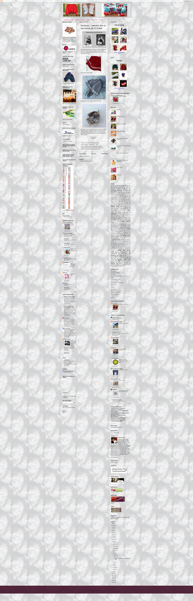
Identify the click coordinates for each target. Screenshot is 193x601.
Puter (124, 240)
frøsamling (122, 203)
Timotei (65, 272)
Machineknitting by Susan (115, 279)
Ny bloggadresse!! (67, 288)
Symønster (122, 257)
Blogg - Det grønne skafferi (69, 296)
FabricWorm (66, 238)
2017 (113, 539)
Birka (128, 191)
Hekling (126, 207)
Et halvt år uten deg (67, 372)
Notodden (128, 517)
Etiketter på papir (126, 198)
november (115, 544)
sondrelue (128, 247)
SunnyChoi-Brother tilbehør (116, 292)
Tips (117, 261)
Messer (118, 227)
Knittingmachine (115, 218)
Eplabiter (119, 198)
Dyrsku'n (125, 197)
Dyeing (116, 197)
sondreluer (114, 248)
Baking (127, 187)
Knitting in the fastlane (117, 399)
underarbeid (119, 262)
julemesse (112, 216)
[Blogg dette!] (83, 144)
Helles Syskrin (67, 247)
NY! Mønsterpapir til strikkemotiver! (117, 282)
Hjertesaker (127, 209)
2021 (113, 532)
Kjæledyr (128, 217)
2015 (113, 571)
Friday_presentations (114, 203)
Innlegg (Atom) (86, 156)
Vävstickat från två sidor (123, 369)
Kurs (114, 221)
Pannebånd (127, 236)
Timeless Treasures (114, 295)
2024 (113, 527)
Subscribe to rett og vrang (67, 141)
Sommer (124, 247)
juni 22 (115, 555)
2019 (113, 536)
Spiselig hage (67, 352)
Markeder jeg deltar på (115, 225)
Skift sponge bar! (114, 289)
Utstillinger (121, 263)
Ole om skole (66, 215)
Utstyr (127, 263)
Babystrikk (86, 146)
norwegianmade (125, 232)
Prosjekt (112, 240)
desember (115, 542)
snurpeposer (128, 246)
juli (113, 551)
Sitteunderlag (117, 245)
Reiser (128, 241)
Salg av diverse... (120, 167)
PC (120, 237)
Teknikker (126, 258)
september (115, 548)
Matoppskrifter (115, 226)
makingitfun (66, 262)
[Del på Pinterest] (87, 144)
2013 (113, 575)
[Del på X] (84, 144)
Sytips (127, 257)
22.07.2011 (113, 185)
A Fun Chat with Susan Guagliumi (118, 400)
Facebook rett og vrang (80, 19)
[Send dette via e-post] (81, 144)
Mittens (124, 229)
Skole (113, 246)
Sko (129, 245)
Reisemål (124, 241)
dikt (124, 195)
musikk (114, 230)
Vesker (123, 264)
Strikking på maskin (117, 256)
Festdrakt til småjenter (123, 96)
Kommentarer (122, 218)
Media (126, 226)
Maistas (128, 224)
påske (128, 240)
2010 (113, 580)
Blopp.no (64, 412)
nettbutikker (118, 232)
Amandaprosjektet (120, 185)
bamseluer (112, 189)
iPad (128, 213)
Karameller (122, 216)
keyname (127, 216)
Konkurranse (128, 218)
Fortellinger (113, 202)
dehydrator (112, 195)
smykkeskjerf (123, 246)
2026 (113, 523)
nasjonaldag (113, 231)
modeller (128, 229)
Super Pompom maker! (121, 131)
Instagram (123, 213)
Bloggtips (119, 192)
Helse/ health (113, 209)
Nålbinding (122, 233)
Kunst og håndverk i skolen (125, 219)
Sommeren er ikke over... (121, 116)
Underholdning (126, 262)
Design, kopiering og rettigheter (122, 153)
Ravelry (112, 241)
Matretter (121, 226)
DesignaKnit (83, 147)
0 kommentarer (92, 144)
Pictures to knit (126, 237)
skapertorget (126, 245)
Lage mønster (100, 147)
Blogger (101, 590)
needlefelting (113, 232)
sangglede (127, 244)
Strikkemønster (124, 253)
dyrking (121, 197)
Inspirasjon (114, 213)
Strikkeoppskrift (125, 410)
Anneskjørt (122, 186)
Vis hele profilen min (114, 457)
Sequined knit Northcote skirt (69, 284)
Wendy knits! (113, 297)
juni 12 (115, 556)
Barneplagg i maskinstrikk (97, 146)
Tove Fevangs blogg (68, 233)
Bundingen (114, 347)
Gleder (94, 147)
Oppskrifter (123, 235)
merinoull (113, 227)
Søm (112, 258)
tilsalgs (112, 261)
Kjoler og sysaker (122, 217)
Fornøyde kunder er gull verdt (69, 244)
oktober (114, 546)
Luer (112, 224)
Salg (129, 242)
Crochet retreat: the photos (117, 318)
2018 (113, 537)
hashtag (121, 207)
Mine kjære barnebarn (125, 227)
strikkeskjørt (113, 254)
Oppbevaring (117, 235)
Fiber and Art (66, 287)
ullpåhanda (113, 262)
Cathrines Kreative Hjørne (117, 321)
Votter (126, 264)
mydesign (123, 230)
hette (118, 209)
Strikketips (120, 254)
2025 (113, 525)
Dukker (112, 197)
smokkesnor (117, 246)
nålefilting (112, 235)
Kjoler (97, 147)
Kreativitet (115, 219)
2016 (113, 541)
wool (129, 264)
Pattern (112, 237)
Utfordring (113, 263)
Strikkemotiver (114, 253)
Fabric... (124, 418)
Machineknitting (122, 224)
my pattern (119, 230)
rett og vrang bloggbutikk (117, 95)
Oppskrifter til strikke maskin (116, 236)
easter (129, 197)
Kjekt (112, 217)
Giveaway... (119, 109)
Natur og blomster (119, 231)
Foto (86, 147)
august (114, 550)
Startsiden (93, 153)
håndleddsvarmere (123, 210)
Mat (129, 225)
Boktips (129, 192)
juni (114, 553)
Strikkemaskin (125, 251)
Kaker (117, 216)
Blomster (124, 192)
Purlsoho (116, 411)
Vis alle (75, 291)
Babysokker (113, 187)
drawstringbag (114, 196)
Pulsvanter (119, 240)
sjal (121, 245)
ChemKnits (114, 389)
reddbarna (116, 241)
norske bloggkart (115, 518)
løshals (116, 224)
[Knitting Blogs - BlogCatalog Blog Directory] (69, 397)
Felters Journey (67, 339)
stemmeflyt (112, 250)
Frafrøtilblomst (126, 202)
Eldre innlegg (104, 153)
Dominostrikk (128, 195)
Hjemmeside (94, 19)
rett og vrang (115, 303)
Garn (89, 147)
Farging (124, 199)
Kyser (118, 221)
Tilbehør (112, 259)
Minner (119, 229)
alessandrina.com (115, 332)
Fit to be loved (67, 328)
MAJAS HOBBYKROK (68, 222)
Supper (113, 257)
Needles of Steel (115, 317)
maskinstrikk (124, 225)
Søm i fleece (119, 258)
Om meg (101, 19)
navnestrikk (127, 231)
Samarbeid (115, 244)
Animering (116, 186)
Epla (72, 19)
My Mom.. (72, 340)
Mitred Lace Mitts (122, 380)
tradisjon (122, 261)
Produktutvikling (115, 239)
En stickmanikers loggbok (117, 368)
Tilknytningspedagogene (115, 294)
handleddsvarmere (114, 207)
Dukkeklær (126, 196)
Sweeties (117, 257)
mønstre (128, 230)
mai (114, 562)
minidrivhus (114, 229)
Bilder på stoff (122, 191)
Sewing (112, 245)
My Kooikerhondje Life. (68, 371)
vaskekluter (118, 264)
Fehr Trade (113, 274)
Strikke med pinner (123, 250)
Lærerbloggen (67, 359)
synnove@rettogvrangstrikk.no (116, 427)
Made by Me (119, 174)
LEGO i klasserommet (68, 216)
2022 (113, 530)
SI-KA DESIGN (67, 243)
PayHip (117, 237)
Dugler (120, 196)
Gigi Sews (66, 283)
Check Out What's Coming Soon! (70, 239)
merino (129, 226)
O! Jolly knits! (113, 284)
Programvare (127, 239)
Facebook (113, 199)
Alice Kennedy (113, 271)
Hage (128, 206)
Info (116, 212)
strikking (126, 254)
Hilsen (121, 209)
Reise (120, 241)
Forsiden (88, 19)
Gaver (91, 147)
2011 (113, 578)
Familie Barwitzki (115, 337)
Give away (118, 204)
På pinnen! (113, 287)
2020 (113, 534)
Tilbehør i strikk (122, 260)
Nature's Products (114, 416)
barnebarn (119, 189)
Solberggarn (119, 247)
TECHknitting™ (115, 358)
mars (114, 565)
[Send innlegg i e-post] (96, 144)
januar (114, 569)
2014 (113, 573)
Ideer (128, 210)
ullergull (127, 261)
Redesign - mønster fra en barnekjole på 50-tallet (93, 27)
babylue (127, 186)
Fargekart (118, 199)
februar (114, 567)
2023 (113, 528)
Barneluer (90, 146)
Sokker (113, 247)
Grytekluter (122, 206)
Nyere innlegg (82, 153)
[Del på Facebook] (85, 144)
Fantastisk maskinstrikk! (115, 272)
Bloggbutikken (67, 19)
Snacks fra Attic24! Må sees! (116, 290)
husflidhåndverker (116, 210)
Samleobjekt (121, 244)
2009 (113, 582)
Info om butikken (125, 212)
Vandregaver (113, 264)
